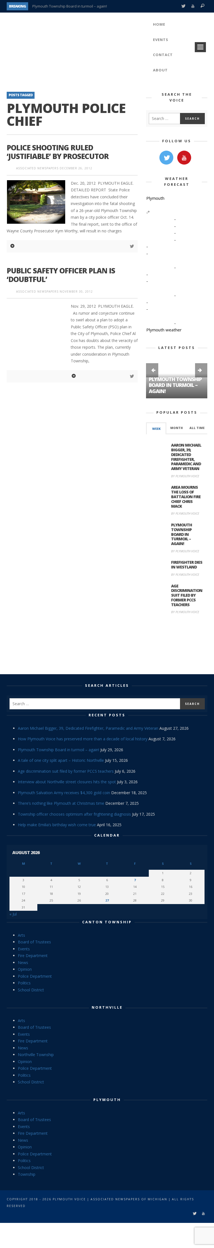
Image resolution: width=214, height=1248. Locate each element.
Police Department (35, 976)
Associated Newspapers (37, 168)
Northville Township (36, 1054)
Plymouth (107, 1099)
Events (24, 948)
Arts (21, 935)
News (23, 962)
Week (156, 429)
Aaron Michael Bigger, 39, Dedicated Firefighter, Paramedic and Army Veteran (186, 456)
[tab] (156, 428)
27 (107, 900)
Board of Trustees (34, 942)
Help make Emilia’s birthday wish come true (57, 824)
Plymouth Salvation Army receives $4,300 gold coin (64, 792)
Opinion (25, 969)
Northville (107, 1007)
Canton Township (107, 921)
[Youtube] (193, 6)
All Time (197, 428)
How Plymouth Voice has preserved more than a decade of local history (82, 738)
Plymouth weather (164, 330)
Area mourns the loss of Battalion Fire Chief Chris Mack (186, 497)
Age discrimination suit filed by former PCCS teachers (186, 595)
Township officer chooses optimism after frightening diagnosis (74, 814)
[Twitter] (183, 6)
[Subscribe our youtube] (184, 158)
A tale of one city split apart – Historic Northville (61, 760)
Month (176, 428)
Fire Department (33, 955)
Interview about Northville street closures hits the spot (67, 781)
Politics (24, 983)
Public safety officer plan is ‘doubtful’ (61, 275)
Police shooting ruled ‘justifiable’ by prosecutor (58, 152)
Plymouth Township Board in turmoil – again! (69, 6)
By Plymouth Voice (185, 476)
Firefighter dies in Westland (186, 565)
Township (26, 1174)
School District (31, 989)
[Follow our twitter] (166, 158)
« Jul (13, 914)
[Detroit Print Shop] (176, 645)
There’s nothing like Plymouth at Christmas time (61, 803)
